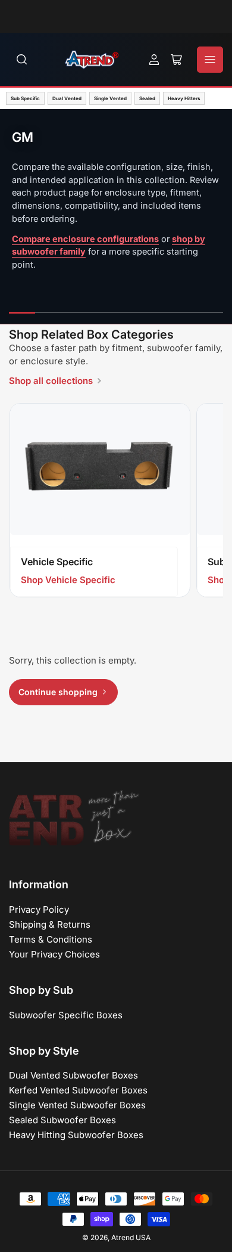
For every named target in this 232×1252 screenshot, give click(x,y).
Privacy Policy (39, 909)
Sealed (147, 98)
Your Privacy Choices (54, 954)
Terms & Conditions (50, 939)
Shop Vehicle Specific (68, 579)
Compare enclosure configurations (85, 239)
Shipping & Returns (49, 924)
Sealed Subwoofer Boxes (62, 1120)
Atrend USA (131, 1237)
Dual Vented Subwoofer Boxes (73, 1075)
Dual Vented (66, 98)
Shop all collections (51, 380)
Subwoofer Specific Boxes (66, 1015)
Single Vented (110, 98)
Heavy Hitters (184, 98)
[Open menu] (210, 60)
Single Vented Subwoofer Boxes (77, 1105)
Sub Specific (25, 98)
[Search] (22, 60)
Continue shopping (58, 692)
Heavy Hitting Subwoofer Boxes (76, 1135)
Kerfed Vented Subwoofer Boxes (78, 1090)
